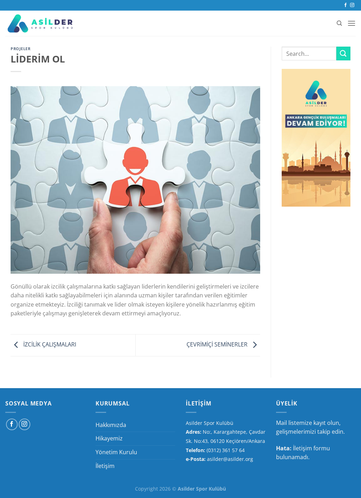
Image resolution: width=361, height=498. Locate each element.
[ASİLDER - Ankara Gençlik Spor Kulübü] (40, 23)
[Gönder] (343, 53)
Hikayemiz (109, 438)
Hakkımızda (111, 425)
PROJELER (20, 48)
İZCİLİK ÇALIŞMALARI (49, 345)
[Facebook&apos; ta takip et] (345, 5)
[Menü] (351, 23)
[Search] (339, 23)
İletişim (105, 466)
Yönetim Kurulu (116, 452)
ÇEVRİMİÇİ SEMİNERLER (217, 345)
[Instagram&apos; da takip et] (352, 5)
